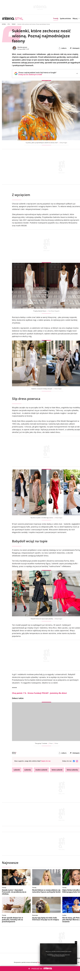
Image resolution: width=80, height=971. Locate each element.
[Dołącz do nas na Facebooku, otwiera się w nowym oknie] (73, 761)
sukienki (17, 770)
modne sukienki (41, 770)
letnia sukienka (72, 770)
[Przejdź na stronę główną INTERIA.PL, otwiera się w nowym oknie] (8, 18)
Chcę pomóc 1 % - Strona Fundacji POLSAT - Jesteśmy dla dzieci (39, 693)
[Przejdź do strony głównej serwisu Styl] (19, 18)
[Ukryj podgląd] (76, 942)
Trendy (14, 24)
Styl (9, 24)
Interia (4, 24)
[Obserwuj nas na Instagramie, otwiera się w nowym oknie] (77, 761)
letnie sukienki (57, 770)
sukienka (27, 770)
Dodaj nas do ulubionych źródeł (37, 74)
